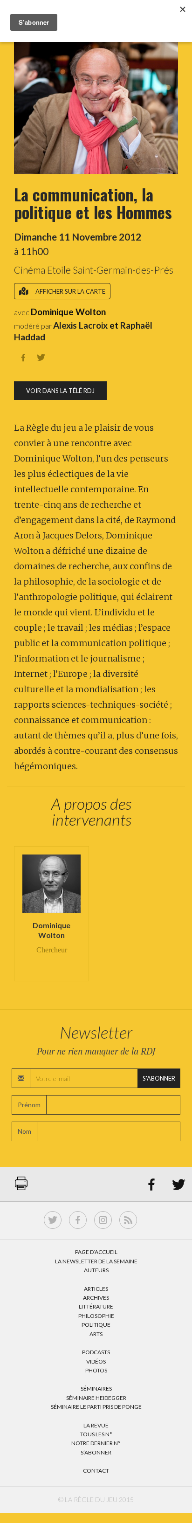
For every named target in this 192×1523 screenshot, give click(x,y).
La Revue (96, 1425)
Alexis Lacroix (80, 325)
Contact (96, 1470)
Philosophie (96, 1315)
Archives (96, 1297)
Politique (96, 1324)
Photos (96, 1370)
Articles (96, 1288)
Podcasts (96, 1352)
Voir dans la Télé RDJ (60, 390)
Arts (96, 1333)
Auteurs (96, 1270)
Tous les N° (96, 1434)
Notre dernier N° (96, 1443)
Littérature (96, 1306)
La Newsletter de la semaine (96, 1261)
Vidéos (96, 1361)
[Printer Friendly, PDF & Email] (21, 1188)
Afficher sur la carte (70, 291)
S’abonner (96, 1452)
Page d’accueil (96, 1251)
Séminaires (96, 1388)
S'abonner (159, 1078)
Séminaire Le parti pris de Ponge (96, 1406)
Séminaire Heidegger (96, 1397)
